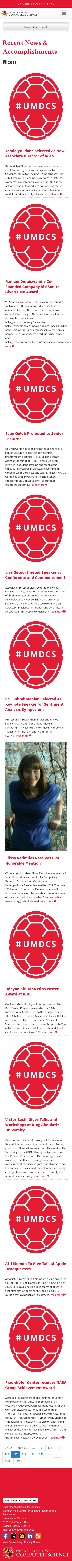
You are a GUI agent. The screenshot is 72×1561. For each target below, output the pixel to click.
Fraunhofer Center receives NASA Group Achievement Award (35, 1385)
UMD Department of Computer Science (29, 13)
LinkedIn (30, 1536)
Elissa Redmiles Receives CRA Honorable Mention (32, 860)
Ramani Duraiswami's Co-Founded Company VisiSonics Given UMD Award (32, 287)
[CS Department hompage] (36, 1551)
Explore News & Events (36, 26)
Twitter (13, 1536)
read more (54, 194)
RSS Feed (38, 1536)
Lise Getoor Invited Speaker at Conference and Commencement (35, 575)
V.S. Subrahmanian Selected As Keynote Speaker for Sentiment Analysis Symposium (34, 704)
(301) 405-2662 (25, 1529)
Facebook (5, 1536)
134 (50, 1448)
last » (19, 1460)
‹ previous (22, 1448)
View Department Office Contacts (20, 1500)
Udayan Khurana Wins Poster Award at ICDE (32, 991)
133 (41, 1448)
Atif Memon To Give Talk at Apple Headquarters (35, 1266)
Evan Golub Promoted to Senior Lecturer (34, 436)
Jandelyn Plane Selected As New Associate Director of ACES (35, 153)
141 (50, 1454)
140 (41, 1454)
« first (8, 1448)
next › (8, 1460)
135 (58, 1448)
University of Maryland (36, 3)
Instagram (22, 1536)
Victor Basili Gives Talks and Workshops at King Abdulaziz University (32, 1125)
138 (24, 1454)
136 (7, 1454)
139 (32, 1454)
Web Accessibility (12, 1542)
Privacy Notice (32, 1542)
